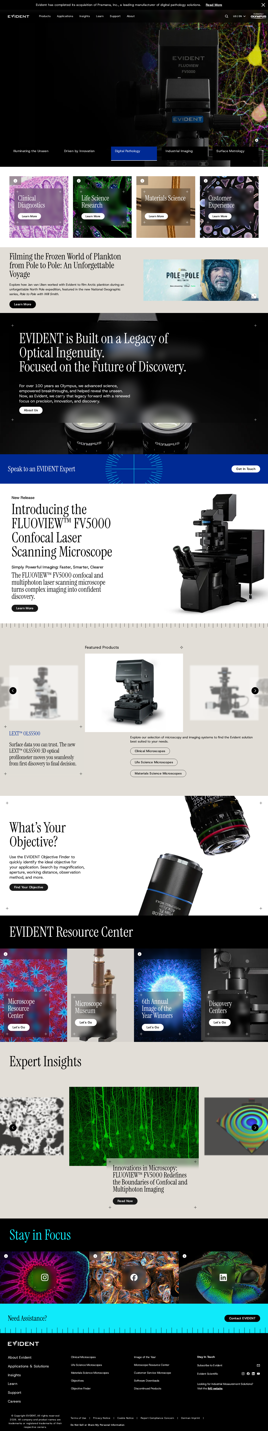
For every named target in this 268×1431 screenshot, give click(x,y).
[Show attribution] (15, 180)
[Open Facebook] (134, 1277)
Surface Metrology (230, 151)
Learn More (22, 107)
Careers (14, 1401)
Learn (100, 16)
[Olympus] (258, 17)
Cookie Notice (125, 1418)
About (131, 16)
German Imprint (190, 1418)
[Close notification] (263, 5)
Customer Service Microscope (152, 1372)
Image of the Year (145, 1357)
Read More (214, 5)
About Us (31, 410)
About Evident (19, 1357)
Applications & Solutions (28, 1366)
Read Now (125, 1201)
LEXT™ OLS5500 (24, 734)
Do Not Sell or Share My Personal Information (98, 1424)
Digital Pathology (127, 151)
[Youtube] (258, 1374)
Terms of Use (78, 1418)
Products (45, 16)
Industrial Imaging (179, 151)
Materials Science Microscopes (158, 773)
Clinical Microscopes (150, 751)
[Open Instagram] (45, 1277)
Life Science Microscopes (154, 762)
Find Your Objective (28, 887)
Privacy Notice (101, 1418)
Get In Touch (245, 469)
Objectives (77, 1380)
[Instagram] (243, 1374)
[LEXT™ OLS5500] (134, 693)
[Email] (258, 1366)
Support (115, 16)
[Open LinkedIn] (223, 1277)
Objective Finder (81, 1388)
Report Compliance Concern (157, 1418)
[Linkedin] (253, 1374)
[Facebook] (248, 1374)
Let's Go (19, 1027)
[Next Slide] (255, 690)
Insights (84, 16)
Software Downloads (146, 1380)
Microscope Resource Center (151, 1365)
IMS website (215, 1388)
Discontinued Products (147, 1388)
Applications (65, 16)
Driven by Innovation (79, 151)
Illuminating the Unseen (30, 151)
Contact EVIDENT (242, 1318)
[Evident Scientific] (18, 16)
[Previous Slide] (12, 690)
